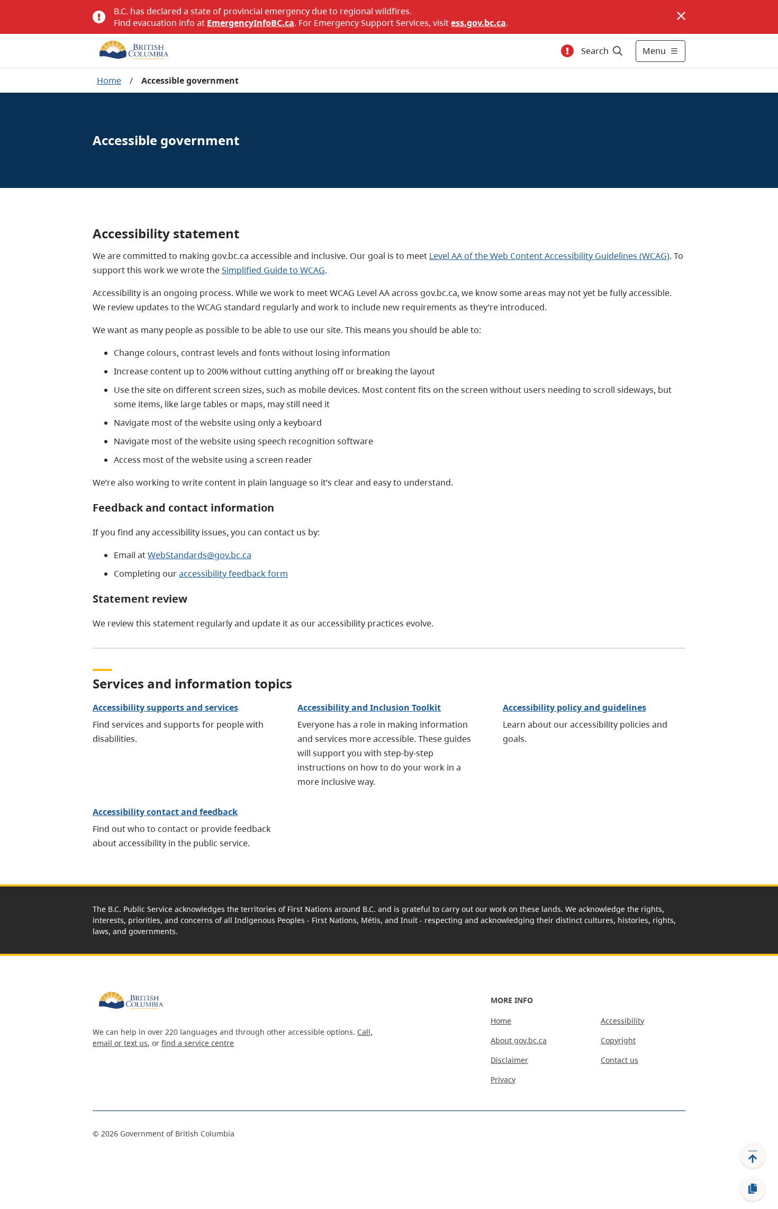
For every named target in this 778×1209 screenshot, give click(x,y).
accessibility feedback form (233, 573)
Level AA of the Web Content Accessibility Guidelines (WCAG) (549, 256)
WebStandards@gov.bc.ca (199, 555)
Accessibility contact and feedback (165, 812)
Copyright (618, 1040)
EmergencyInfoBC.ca (250, 23)
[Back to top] (752, 1155)
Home (109, 80)
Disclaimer (509, 1060)
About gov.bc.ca (519, 1040)
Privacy (503, 1079)
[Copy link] (752, 1189)
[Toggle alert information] (567, 50)
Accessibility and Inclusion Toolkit (369, 707)
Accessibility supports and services (165, 707)
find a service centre (197, 1043)
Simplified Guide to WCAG (273, 270)
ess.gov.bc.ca (478, 23)
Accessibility (622, 1021)
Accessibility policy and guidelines (574, 707)
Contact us (619, 1060)
